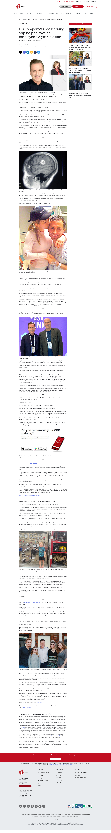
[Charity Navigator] (79, 806)
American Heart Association (81, 772)
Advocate (58, 777)
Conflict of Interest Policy (77, 814)
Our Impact (40, 775)
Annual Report (41, 777)
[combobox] (64, 6)
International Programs (43, 780)
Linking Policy (86, 814)
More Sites (77, 779)
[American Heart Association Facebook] (20, 806)
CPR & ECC (77, 775)
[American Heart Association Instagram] (24, 806)
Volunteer (58, 779)
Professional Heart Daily (80, 777)
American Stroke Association (81, 774)
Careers (39, 785)
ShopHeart (58, 782)
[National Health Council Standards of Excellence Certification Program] (69, 806)
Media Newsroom (42, 783)
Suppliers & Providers (61, 816)
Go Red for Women (60, 780)
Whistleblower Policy (37, 816)
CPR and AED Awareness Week (32, 602)
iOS (31, 463)
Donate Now (55, 759)
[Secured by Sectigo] (87, 806)
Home (20, 19)
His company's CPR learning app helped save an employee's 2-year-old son (44, 19)
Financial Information (42, 778)
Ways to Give (59, 775)
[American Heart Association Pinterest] (43, 806)
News (24, 19)
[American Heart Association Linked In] (40, 806)
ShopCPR (58, 784)
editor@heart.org (26, 707)
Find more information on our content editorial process (60, 764)
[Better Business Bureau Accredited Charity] (72, 806)
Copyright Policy (60, 814)
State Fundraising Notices (72, 816)
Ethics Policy (67, 814)
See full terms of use (56, 735)
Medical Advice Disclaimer (38, 814)
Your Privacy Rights (55, 819)
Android (35, 463)
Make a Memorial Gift (61, 774)
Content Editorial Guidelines (49, 816)
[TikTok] (32, 806)
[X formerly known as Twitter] (28, 806)
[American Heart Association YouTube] (36, 806)
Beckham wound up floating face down (29, 495)
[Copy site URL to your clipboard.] (35, 52)
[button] (78, 6)
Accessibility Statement (50, 814)
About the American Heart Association (43, 773)
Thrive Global (40, 702)
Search (70, 6)
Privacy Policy (28, 814)
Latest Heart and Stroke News (44, 782)
